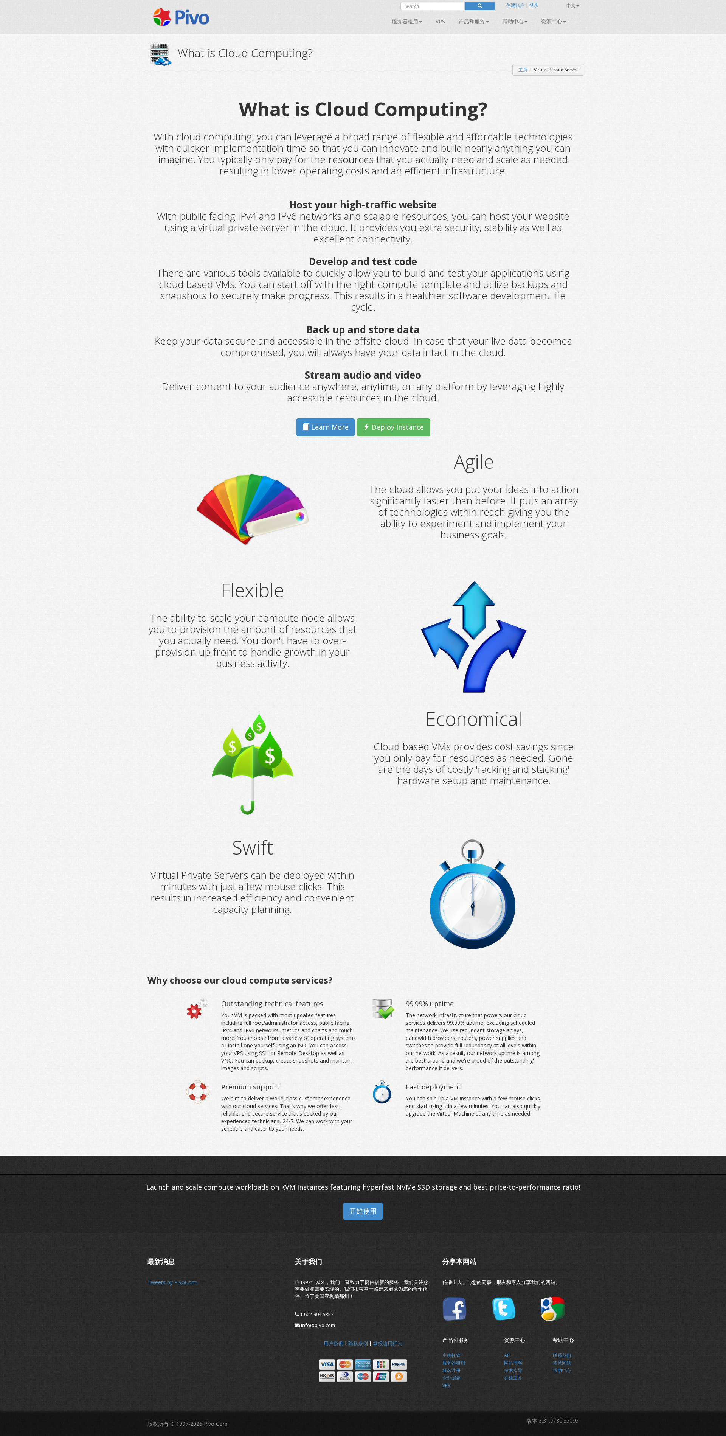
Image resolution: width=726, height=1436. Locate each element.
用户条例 (333, 1343)
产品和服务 (472, 21)
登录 (533, 5)
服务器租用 (405, 21)
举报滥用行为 (387, 1343)
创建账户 (515, 5)
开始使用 (363, 1210)
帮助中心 (513, 21)
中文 (571, 5)
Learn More (329, 427)
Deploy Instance (397, 427)
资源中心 (551, 21)
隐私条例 (358, 1343)
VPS (440, 21)
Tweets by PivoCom (172, 1282)
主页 (522, 70)
